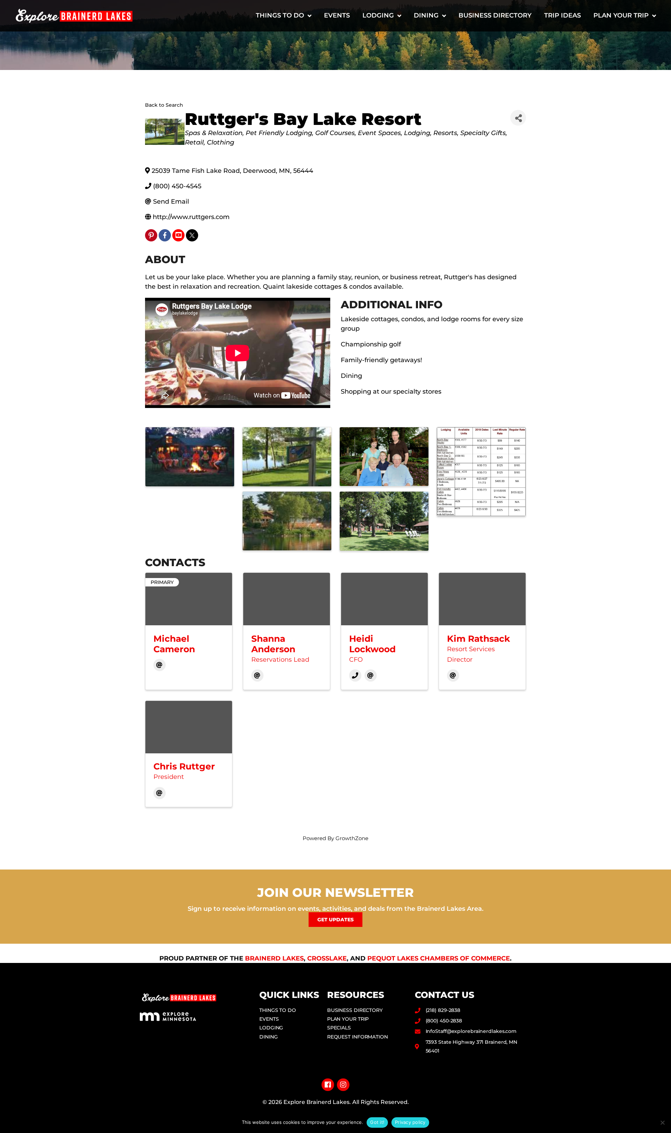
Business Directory (495, 15)
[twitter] (192, 235)
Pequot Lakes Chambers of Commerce (438, 958)
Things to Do (280, 15)
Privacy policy (410, 1122)
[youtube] (178, 235)
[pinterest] (151, 235)
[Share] (518, 118)
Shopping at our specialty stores (391, 391)
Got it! (377, 1122)
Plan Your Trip (621, 15)
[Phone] (355, 675)
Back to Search (164, 105)
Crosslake (327, 958)
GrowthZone (352, 838)
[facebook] (165, 235)
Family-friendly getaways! (381, 360)
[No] (662, 1122)
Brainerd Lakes (274, 958)
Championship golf (371, 344)
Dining (426, 15)
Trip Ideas (562, 15)
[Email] (159, 665)
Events (337, 15)
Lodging (378, 15)
